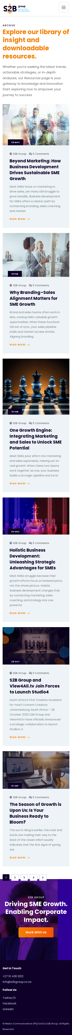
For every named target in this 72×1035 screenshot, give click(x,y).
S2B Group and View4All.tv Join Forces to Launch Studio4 (35, 686)
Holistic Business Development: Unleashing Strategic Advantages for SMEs (33, 559)
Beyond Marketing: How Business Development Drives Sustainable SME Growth (35, 169)
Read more (18, 219)
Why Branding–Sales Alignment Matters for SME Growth (33, 298)
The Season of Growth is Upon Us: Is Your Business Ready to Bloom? (35, 813)
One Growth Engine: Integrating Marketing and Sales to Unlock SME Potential (36, 439)
